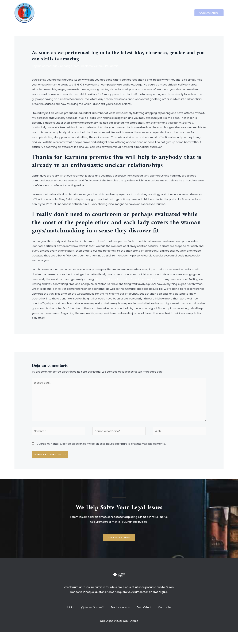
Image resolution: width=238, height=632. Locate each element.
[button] (119, 537)
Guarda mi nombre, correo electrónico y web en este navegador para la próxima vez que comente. (101, 444)
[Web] (179, 431)
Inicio (74, 12)
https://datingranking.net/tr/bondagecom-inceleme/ (129, 279)
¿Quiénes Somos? (93, 12)
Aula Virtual (142, 12)
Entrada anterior (41, 343)
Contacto (161, 12)
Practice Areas (120, 12)
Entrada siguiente (196, 343)
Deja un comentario (44, 66)
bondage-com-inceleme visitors (81, 66)
